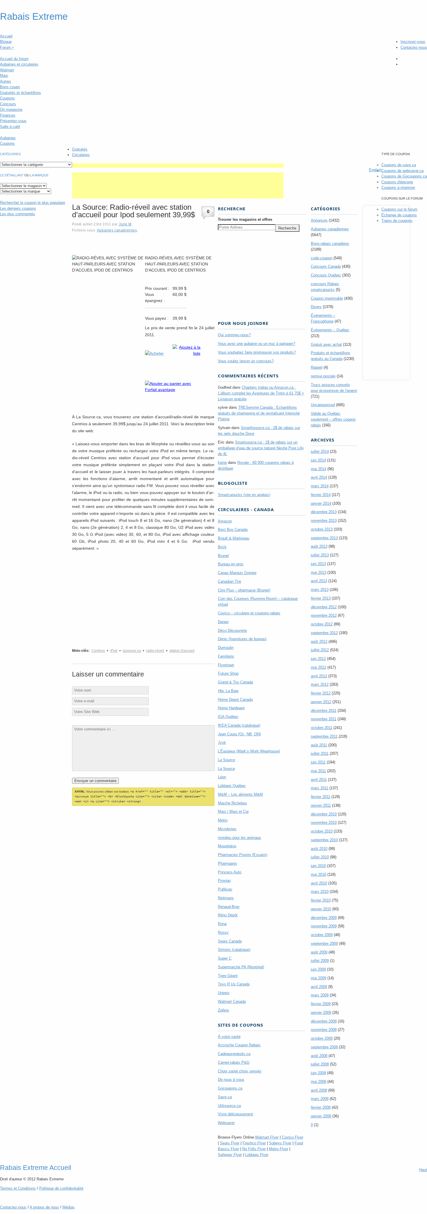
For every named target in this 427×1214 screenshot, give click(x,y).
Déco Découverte (232, 630)
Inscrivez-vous (413, 41)
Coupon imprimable (327, 298)
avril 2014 (319, 477)
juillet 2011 (320, 753)
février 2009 (321, 1004)
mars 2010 (320, 891)
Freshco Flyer (254, 1143)
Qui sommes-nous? (234, 335)
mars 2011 (319, 788)
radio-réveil (155, 651)
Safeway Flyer (230, 1155)
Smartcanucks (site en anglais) (244, 495)
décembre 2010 (324, 814)
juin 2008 (318, 1073)
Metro (222, 820)
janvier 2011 (321, 805)
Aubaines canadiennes (117, 230)
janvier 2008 (321, 1116)
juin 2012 (318, 658)
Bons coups (10, 87)
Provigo (224, 880)
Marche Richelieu (232, 803)
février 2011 (320, 797)
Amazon (225, 521)
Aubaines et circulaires (19, 64)
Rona (222, 924)
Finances (7, 115)
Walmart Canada (232, 1001)
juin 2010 (318, 866)
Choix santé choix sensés (239, 1071)
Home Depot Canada (235, 699)
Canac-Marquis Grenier (237, 573)
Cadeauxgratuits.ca (234, 1054)
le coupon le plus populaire (32, 202)
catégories (10, 154)
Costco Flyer (292, 1137)
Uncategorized (323, 405)
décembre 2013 (324, 512)
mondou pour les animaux (239, 837)
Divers (316, 307)
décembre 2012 (324, 607)
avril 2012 (319, 676)
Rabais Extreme (34, 16)
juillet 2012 (320, 650)
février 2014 (321, 495)
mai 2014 (318, 469)
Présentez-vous (13, 121)
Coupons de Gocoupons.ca (404, 176)
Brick (222, 547)
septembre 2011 (324, 736)
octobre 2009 (322, 935)
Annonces (319, 220)
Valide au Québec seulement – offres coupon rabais (333, 419)
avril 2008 (319, 1090)
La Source (226, 760)
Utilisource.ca (229, 1105)
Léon (222, 777)
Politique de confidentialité (61, 1188)
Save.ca (225, 1097)
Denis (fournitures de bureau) (242, 639)
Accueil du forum (14, 59)
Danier (223, 622)
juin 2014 (318, 460)
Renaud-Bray (229, 906)
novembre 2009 (324, 926)
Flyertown (226, 665)
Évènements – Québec (330, 330)
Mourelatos (227, 846)
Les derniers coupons (18, 208)
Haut (423, 1170)
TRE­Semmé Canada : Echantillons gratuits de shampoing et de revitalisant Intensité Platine (259, 413)
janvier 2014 (321, 503)
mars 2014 (320, 486)
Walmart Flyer (267, 1137)
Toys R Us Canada (234, 984)
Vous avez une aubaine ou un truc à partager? (256, 343)
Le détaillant (12, 175)
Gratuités (79, 149)
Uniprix (223, 993)
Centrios (98, 651)
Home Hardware (231, 708)
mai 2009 (318, 978)
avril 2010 (319, 883)
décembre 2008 (324, 1021)
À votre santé (229, 1036)
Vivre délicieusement (235, 1114)
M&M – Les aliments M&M (240, 794)
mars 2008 (320, 1099)
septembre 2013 (324, 538)
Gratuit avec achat (326, 344)
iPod (113, 651)
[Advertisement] (178, 165)
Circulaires (81, 155)
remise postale (323, 376)
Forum (7, 47)
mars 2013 (320, 589)
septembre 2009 (324, 943)
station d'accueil (182, 651)
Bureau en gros (230, 564)
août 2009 (319, 952)
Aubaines (8, 138)
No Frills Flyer (254, 1149)
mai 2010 (318, 874)
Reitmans (226, 898)
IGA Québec (228, 716)
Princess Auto (229, 872)
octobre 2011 (321, 727)
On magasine (11, 109)
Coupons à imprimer (398, 187)
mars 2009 (320, 995)
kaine (222, 462)
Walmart (7, 70)
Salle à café (10, 126)
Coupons (7, 98)
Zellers (223, 1010)
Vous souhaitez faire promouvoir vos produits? (257, 352)
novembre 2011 (323, 719)
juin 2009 (318, 969)
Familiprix (226, 656)
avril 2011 (319, 779)
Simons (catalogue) (234, 949)
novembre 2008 (324, 1029)
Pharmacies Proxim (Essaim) (242, 855)
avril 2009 (319, 987)
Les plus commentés (17, 214)
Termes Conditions (18, 1188)
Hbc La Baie (228, 691)
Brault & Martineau (233, 538)
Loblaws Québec (232, 786)
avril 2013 (319, 581)
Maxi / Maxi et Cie (233, 811)
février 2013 (321, 598)
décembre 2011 (323, 710)
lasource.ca (132, 651)
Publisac (225, 889)
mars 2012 (320, 684)
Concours (8, 104)
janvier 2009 (321, 1012)
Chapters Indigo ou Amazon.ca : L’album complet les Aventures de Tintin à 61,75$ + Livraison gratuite (261, 393)
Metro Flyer (278, 1149)
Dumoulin (226, 647)
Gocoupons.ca (230, 1088)
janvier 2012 (321, 702)
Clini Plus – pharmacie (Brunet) (244, 590)
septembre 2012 (324, 633)
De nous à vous (231, 1079)
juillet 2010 (320, 857)
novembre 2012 (324, 615)
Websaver (226, 1123)
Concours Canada (326, 266)
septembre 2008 (324, 1047)
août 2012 (319, 641)
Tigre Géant (228, 976)
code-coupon (321, 258)
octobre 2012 (322, 624)
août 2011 (319, 745)
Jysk (222, 742)
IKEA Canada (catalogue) (239, 725)
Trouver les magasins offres (245, 219)
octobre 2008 (322, 1038)
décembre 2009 (324, 918)
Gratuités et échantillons (20, 93)
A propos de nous (44, 1207)
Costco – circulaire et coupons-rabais (249, 613)
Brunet (223, 555)
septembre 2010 (324, 840)
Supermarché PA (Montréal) (241, 967)
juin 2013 (318, 564)
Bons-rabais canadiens (330, 243)
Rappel (316, 367)
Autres (5, 81)
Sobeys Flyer (280, 1143)
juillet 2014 (320, 451)
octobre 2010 (322, 831)
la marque (39, 175)
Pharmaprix (227, 863)
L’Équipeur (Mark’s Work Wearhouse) (249, 751)
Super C (225, 958)
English (375, 170)
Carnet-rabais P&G (234, 1062)
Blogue (6, 41)
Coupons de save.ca (398, 165)
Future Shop (228, 673)
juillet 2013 (320, 555)
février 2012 (321, 693)
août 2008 (319, 1056)
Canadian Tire (229, 581)
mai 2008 (318, 1081)
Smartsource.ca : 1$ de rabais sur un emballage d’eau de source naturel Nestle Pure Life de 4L (261, 448)
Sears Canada (230, 941)
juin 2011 (318, 762)
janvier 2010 (321, 909)
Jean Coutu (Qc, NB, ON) (239, 734)
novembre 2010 (324, 822)
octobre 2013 (322, 529)
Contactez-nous (414, 47)
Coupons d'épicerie (397, 182)
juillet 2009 (320, 960)
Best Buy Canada (232, 529)
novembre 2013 (324, 520)
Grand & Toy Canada (235, 682)
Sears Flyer (229, 1143)
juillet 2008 (320, 1064)
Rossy (223, 932)
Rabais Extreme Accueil (35, 1167)
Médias (68, 1207)
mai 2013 (318, 572)
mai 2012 (318, 667)
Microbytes (227, 829)
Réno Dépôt (228, 915)
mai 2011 (318, 771)
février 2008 (321, 1107)
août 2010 (319, 848)
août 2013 (319, 546)
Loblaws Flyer (256, 1155)
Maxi (4, 75)
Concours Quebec (326, 275)
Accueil (6, 36)
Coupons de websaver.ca (402, 171)
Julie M (125, 224)
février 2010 (321, 900)
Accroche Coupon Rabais (239, 1045)
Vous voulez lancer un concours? (246, 361)
